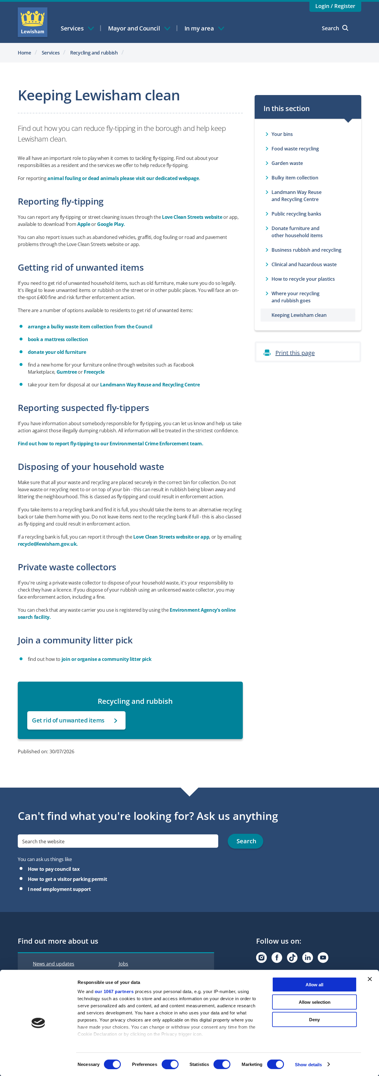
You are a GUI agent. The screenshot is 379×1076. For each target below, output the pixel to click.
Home (24, 52)
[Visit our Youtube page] (323, 957)
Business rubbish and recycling (306, 250)
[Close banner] (370, 979)
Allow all (314, 984)
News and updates (53, 964)
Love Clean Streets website (192, 217)
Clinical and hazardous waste (304, 264)
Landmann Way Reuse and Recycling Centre (150, 384)
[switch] (170, 1064)
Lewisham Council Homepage (32, 22)
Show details (308, 1064)
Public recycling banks (296, 214)
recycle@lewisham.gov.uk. (48, 544)
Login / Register (335, 5)
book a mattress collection (58, 339)
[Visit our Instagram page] (261, 957)
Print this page (295, 352)
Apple (84, 224)
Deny (314, 1019)
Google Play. (111, 224)
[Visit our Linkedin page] (307, 957)
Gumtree (67, 372)
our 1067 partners (114, 991)
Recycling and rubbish (94, 52)
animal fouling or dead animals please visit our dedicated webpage (123, 178)
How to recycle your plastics (303, 279)
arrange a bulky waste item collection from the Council (90, 326)
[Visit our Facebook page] (277, 957)
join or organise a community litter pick (107, 659)
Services (51, 52)
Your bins (282, 134)
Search (330, 28)
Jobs (123, 964)
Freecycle (94, 372)
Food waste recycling (295, 148)
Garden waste (287, 163)
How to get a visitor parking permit (67, 879)
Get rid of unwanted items (68, 720)
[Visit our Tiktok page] (292, 957)
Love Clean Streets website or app (171, 537)
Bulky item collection (295, 177)
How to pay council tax (54, 869)
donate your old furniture (57, 352)
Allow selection (314, 1001)
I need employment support (59, 889)
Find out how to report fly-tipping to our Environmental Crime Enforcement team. (110, 443)
